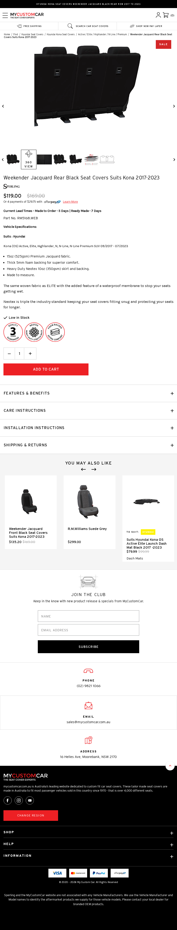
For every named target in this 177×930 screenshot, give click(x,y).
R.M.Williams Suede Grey (87, 529)
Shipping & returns (25, 445)
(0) (172, 15)
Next (93, 469)
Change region (30, 815)
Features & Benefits (27, 393)
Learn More (70, 201)
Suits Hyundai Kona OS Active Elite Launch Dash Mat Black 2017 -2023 (147, 544)
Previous (83, 469)
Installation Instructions (34, 428)
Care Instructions (25, 410)
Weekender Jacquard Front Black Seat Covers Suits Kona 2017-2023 (28, 533)
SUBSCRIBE (89, 647)
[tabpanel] (31, 512)
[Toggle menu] (5, 15)
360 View (28, 164)
